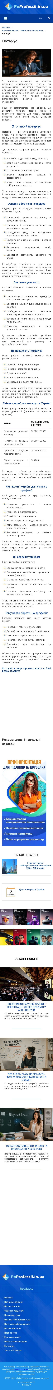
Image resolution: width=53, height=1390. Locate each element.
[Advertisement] (26, 704)
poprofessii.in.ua (21, 1369)
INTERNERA (26, 1385)
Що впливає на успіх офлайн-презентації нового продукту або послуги (26, 1007)
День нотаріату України (31, 889)
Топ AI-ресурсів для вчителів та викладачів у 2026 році (26, 1147)
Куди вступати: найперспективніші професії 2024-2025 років (35, 865)
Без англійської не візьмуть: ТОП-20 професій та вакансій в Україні (26, 1077)
